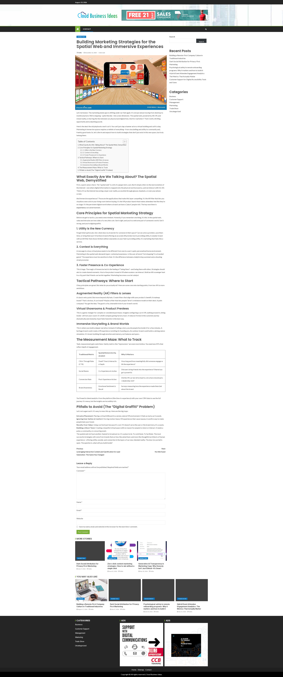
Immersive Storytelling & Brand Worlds (95, 165)
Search (172, 37)
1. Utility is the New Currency (92, 150)
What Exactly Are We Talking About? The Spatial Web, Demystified (102, 145)
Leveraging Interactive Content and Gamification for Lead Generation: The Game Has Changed (98, 452)
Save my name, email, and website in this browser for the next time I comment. (108, 527)
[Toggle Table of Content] (123, 141)
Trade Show (173, 108)
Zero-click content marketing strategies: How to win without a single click (120, 566)
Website (79, 518)
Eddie (80, 52)
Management (174, 102)
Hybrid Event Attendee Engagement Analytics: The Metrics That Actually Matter (189, 606)
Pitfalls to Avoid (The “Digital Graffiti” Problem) (96, 170)
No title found (160, 450)
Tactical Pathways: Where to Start (91, 158)
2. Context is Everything (90, 152)
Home (134, 670)
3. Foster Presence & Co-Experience (94, 155)
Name (79, 502)
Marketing (81, 36)
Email (79, 510)
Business (172, 96)
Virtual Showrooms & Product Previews (95, 162)
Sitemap (141, 670)
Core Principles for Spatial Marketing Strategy (95, 148)
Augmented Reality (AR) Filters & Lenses (96, 160)
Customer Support (176, 99)
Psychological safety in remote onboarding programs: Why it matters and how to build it (156, 606)
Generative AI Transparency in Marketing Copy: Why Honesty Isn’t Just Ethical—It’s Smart (151, 566)
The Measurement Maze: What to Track (93, 167)
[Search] (206, 29)
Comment (80, 471)
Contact (87, 29)
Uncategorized (175, 111)
